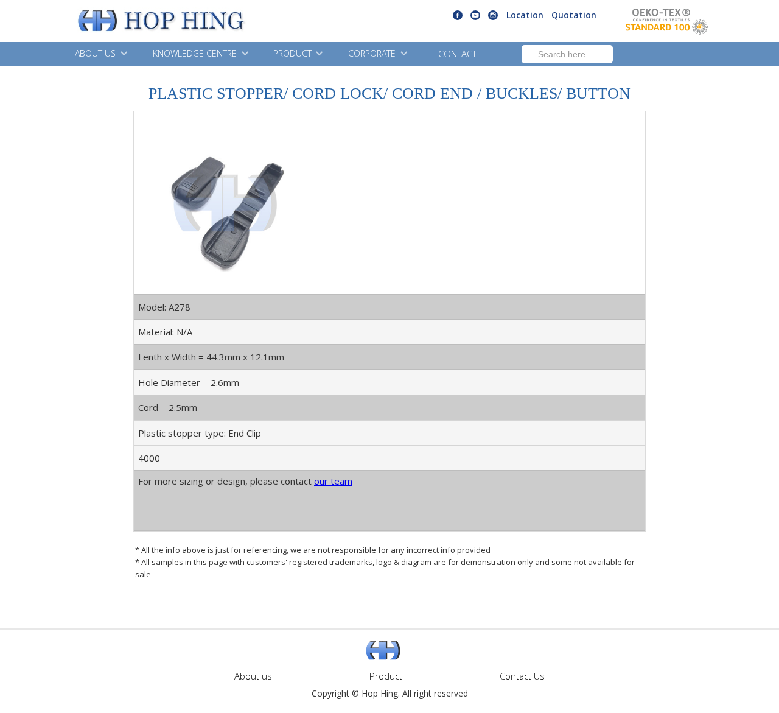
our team (333, 481)
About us (253, 676)
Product (385, 676)
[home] (130, 21)
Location (524, 15)
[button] (100, 54)
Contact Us (522, 676)
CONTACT (457, 53)
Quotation (573, 15)
